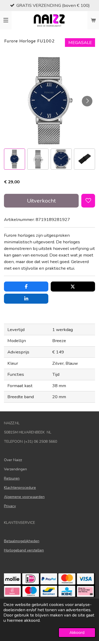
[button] (14, 159)
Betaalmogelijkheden (21, 541)
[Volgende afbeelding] (87, 101)
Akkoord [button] (76, 632)
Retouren (12, 478)
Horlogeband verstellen (24, 550)
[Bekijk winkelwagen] (93, 20)
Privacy (10, 506)
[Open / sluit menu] (6, 20)
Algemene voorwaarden (24, 496)
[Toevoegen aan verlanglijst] (88, 201)
